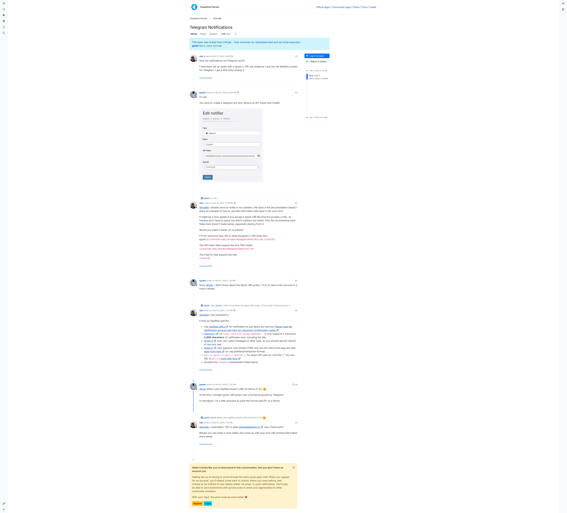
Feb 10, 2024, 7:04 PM (222, 203)
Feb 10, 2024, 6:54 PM (225, 92)
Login (208, 503)
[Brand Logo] (194, 7)
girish (195, 45)
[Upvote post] (290, 84)
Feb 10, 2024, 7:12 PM (222, 310)
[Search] (3, 33)
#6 (296, 384)
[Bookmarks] (3, 27)
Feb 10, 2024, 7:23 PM (225, 384)
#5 (296, 310)
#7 (296, 422)
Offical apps (323, 7)
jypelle (202, 92)
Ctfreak (193, 34)
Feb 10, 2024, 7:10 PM (225, 280)
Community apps (341, 7)
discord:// (209, 333)
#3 (296, 203)
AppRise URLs (217, 326)
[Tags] (3, 15)
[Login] (563, 3)
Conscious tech (205, 78)
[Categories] (3, 3)
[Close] (293, 467)
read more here (212, 351)
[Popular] (3, 21)
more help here (228, 358)
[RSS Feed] (235, 34)
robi (201, 56)
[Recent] (3, 9)
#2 (296, 92)
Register (197, 503)
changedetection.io (249, 427)
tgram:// (208, 340)
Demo (356, 7)
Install (373, 7)
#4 (296, 280)
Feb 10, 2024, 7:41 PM (222, 422)
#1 (296, 56)
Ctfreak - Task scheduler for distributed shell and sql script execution (261, 42)
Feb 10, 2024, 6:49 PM (222, 56)
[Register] (563, 9)
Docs (365, 7)
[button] (3, 503)
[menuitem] (563, 3)
